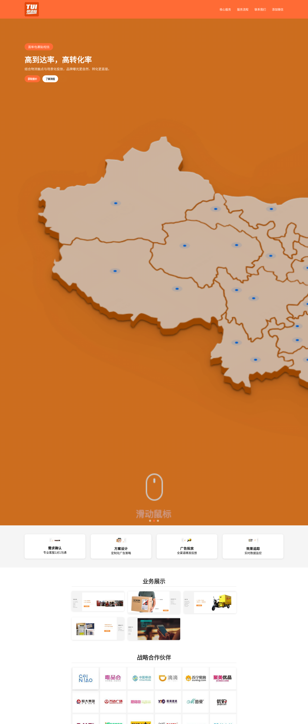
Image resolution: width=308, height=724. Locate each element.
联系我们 (260, 9)
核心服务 (225, 9)
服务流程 (242, 9)
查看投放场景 (57, 79)
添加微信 (277, 9)
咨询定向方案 (35, 79)
